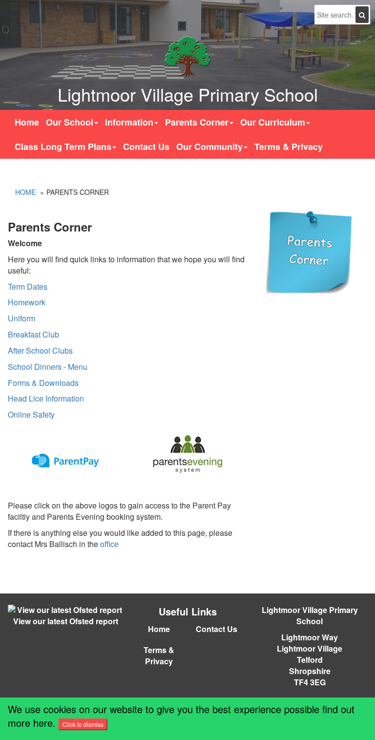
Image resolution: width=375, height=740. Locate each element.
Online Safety (31, 414)
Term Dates (27, 286)
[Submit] (362, 14)
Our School (69, 122)
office (109, 544)
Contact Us (146, 146)
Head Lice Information (46, 398)
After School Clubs (40, 350)
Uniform (21, 318)
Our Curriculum (272, 122)
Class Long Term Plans (63, 146)
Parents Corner (197, 122)
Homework (26, 302)
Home (27, 122)
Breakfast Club (33, 334)
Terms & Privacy (288, 146)
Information (129, 122)
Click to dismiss (83, 724)
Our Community (209, 146)
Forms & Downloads (43, 382)
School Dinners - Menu (47, 366)
